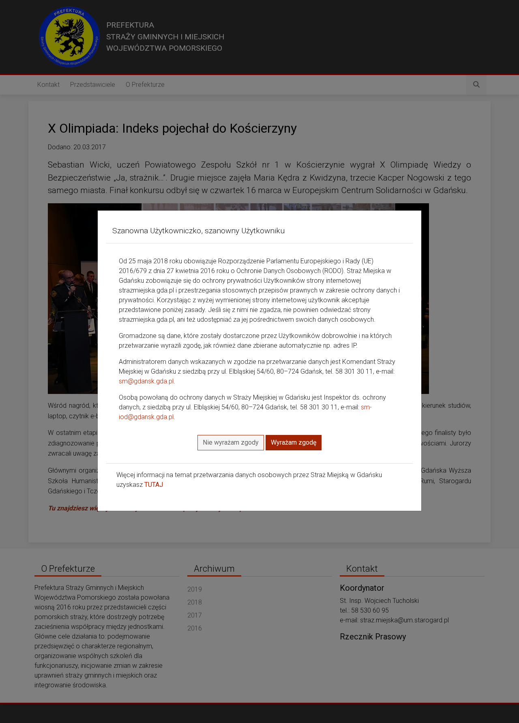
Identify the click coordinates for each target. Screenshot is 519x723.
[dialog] (259, 361)
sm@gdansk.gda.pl (146, 381)
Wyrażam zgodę (293, 442)
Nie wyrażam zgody (231, 442)
